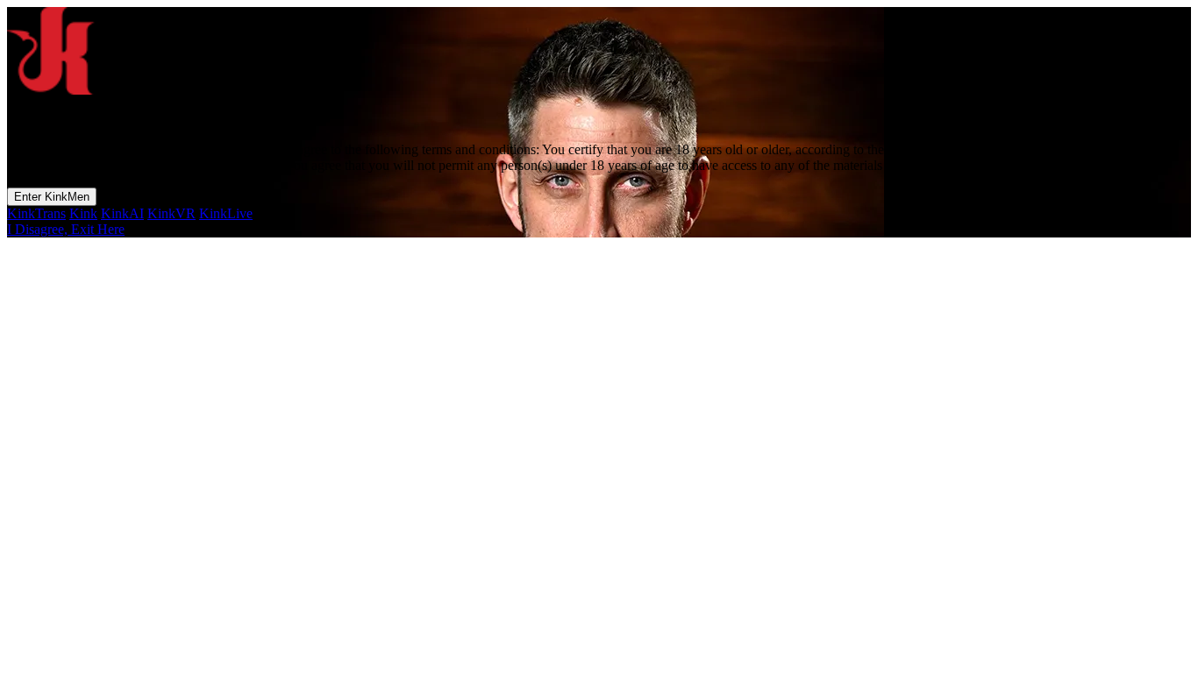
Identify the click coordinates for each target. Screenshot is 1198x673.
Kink (83, 213)
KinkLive (226, 213)
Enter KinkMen (51, 196)
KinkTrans (36, 213)
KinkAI (122, 213)
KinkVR (171, 213)
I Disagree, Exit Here (66, 229)
